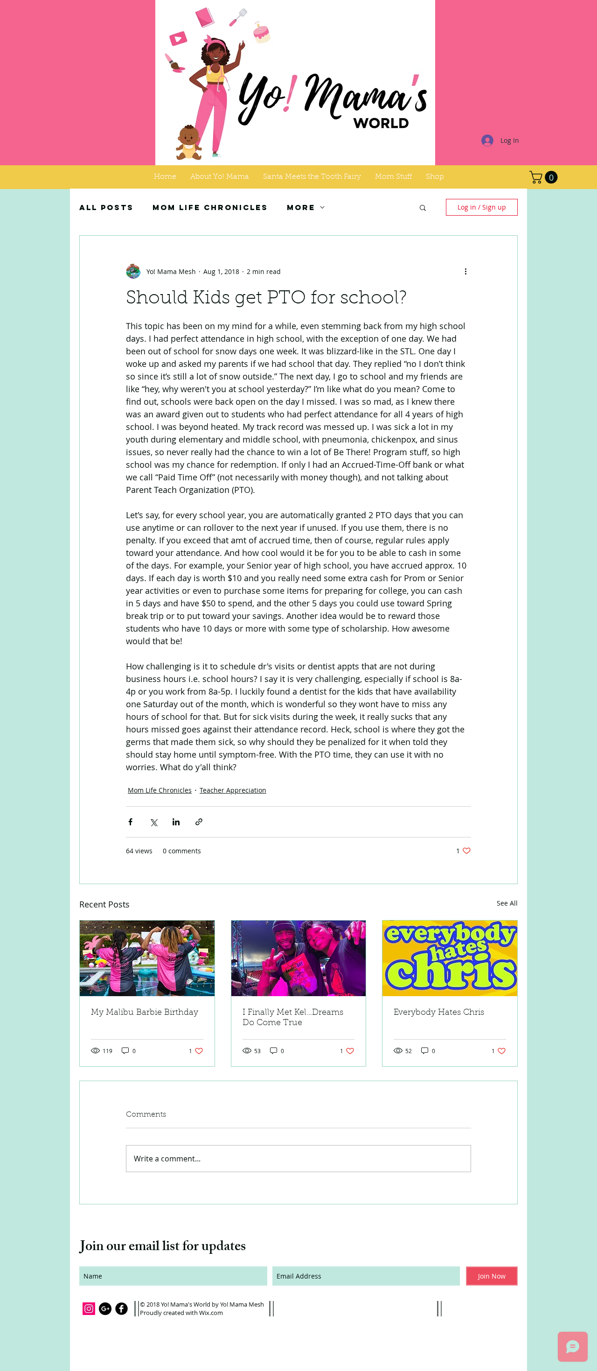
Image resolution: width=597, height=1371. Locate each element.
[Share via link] (198, 821)
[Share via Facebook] (130, 821)
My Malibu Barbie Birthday (144, 1013)
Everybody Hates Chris (439, 1013)
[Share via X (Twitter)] (153, 821)
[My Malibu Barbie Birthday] (147, 958)
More (301, 207)
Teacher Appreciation (233, 790)
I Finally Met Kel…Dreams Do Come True (293, 1018)
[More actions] (465, 271)
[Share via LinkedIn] (176, 821)
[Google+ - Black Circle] (105, 1308)
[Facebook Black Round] (121, 1308)
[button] (393, 177)
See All (507, 903)
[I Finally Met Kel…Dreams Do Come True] (298, 958)
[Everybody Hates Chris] (449, 958)
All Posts (106, 207)
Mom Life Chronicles (210, 207)
